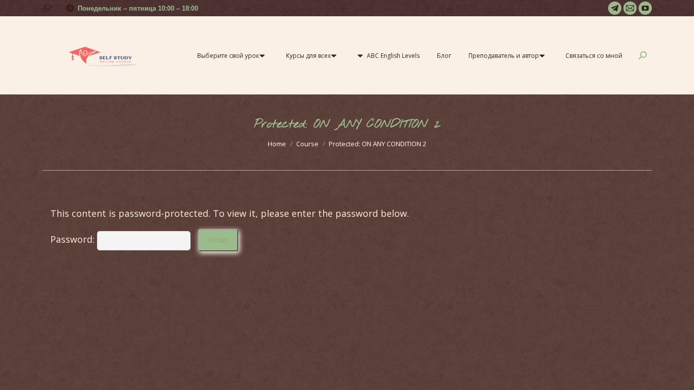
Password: (73, 239)
